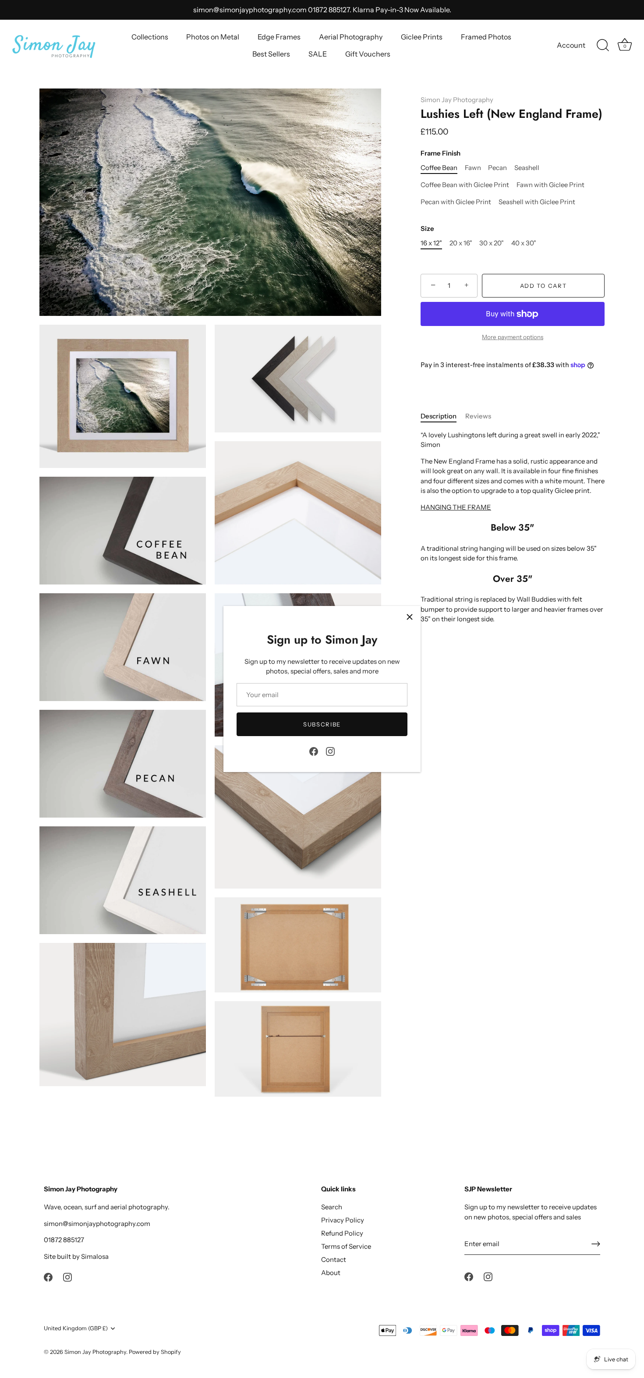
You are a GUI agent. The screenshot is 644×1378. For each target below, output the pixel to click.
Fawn (473, 168)
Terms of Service (346, 1246)
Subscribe (322, 724)
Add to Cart (543, 285)
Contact (333, 1259)
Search (331, 1207)
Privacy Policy (342, 1220)
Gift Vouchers (367, 54)
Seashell (526, 168)
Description (438, 416)
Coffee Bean (439, 168)
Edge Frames (279, 36)
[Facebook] (313, 750)
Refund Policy (342, 1233)
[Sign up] (595, 1244)
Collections (149, 36)
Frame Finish (440, 153)
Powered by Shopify (155, 1352)
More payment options (512, 336)
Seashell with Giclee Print (537, 202)
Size (427, 229)
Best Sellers (271, 54)
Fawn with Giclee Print (550, 185)
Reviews (478, 416)
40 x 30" (523, 243)
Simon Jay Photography (457, 100)
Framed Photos (486, 36)
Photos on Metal (212, 36)
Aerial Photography (350, 36)
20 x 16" (460, 243)
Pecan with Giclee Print (456, 202)
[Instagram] (330, 750)
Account (571, 45)
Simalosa (95, 1256)
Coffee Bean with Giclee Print (465, 185)
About (330, 1272)
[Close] (409, 617)
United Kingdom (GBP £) (76, 1328)
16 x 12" (431, 243)
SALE (317, 54)
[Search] (602, 45)
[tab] (443, 416)
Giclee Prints (421, 36)
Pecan (497, 168)
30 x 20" (491, 243)
